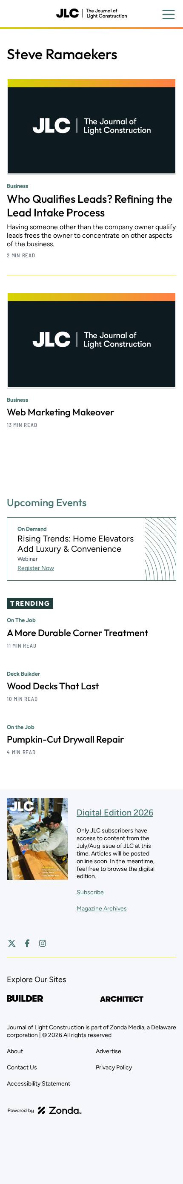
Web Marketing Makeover (60, 412)
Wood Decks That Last (53, 686)
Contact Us (22, 1067)
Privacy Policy (114, 1067)
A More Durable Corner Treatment (77, 633)
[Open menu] (168, 14)
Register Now (35, 568)
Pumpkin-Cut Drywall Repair (65, 739)
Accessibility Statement (38, 1083)
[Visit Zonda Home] (45, 1110)
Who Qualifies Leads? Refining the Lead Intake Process (89, 205)
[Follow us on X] (12, 943)
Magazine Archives (102, 908)
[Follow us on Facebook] (27, 943)
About (15, 1051)
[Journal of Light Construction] (91, 14)
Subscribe (90, 892)
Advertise (108, 1051)
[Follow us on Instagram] (42, 943)
